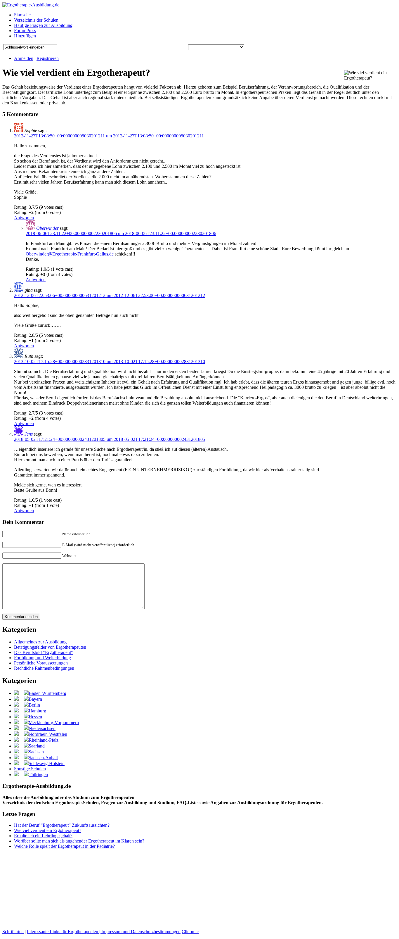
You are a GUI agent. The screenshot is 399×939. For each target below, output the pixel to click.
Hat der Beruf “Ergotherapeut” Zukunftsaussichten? (62, 825)
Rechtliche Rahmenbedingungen (44, 668)
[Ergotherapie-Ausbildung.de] (30, 4)
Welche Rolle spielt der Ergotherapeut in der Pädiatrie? (64, 846)
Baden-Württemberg (47, 693)
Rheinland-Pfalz (43, 740)
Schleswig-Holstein (47, 763)
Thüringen (38, 774)
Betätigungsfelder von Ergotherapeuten (50, 647)
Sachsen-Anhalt (43, 757)
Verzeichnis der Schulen (36, 20)
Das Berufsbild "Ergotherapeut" (43, 652)
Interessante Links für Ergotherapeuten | (64, 931)
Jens (29, 433)
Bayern (35, 699)
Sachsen (36, 751)
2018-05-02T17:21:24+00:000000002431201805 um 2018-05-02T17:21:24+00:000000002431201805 (109, 439)
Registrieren (48, 58)
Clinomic (190, 931)
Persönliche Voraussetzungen (41, 662)
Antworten (24, 217)
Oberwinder (47, 228)
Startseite (22, 14)
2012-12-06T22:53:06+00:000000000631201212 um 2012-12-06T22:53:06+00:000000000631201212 (109, 295)
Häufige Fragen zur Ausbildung (43, 25)
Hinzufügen (25, 35)
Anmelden (23, 58)
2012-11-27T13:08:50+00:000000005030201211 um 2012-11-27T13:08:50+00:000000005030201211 (109, 135)
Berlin (34, 704)
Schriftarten (13, 931)
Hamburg (37, 710)
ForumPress (25, 30)
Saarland (37, 745)
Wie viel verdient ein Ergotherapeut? (47, 830)
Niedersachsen (42, 728)
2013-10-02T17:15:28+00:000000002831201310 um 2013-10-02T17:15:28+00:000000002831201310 (109, 361)
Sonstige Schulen (30, 768)
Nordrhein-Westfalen (48, 734)
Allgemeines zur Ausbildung (40, 641)
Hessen (35, 716)
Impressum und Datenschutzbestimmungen (141, 931)
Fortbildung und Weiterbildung (42, 657)
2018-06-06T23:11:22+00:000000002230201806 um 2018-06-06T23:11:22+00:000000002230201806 (121, 233)
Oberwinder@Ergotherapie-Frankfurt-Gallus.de (70, 253)
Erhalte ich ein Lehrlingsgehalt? (43, 835)
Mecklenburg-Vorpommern (54, 722)
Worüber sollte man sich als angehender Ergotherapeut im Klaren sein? (79, 840)
